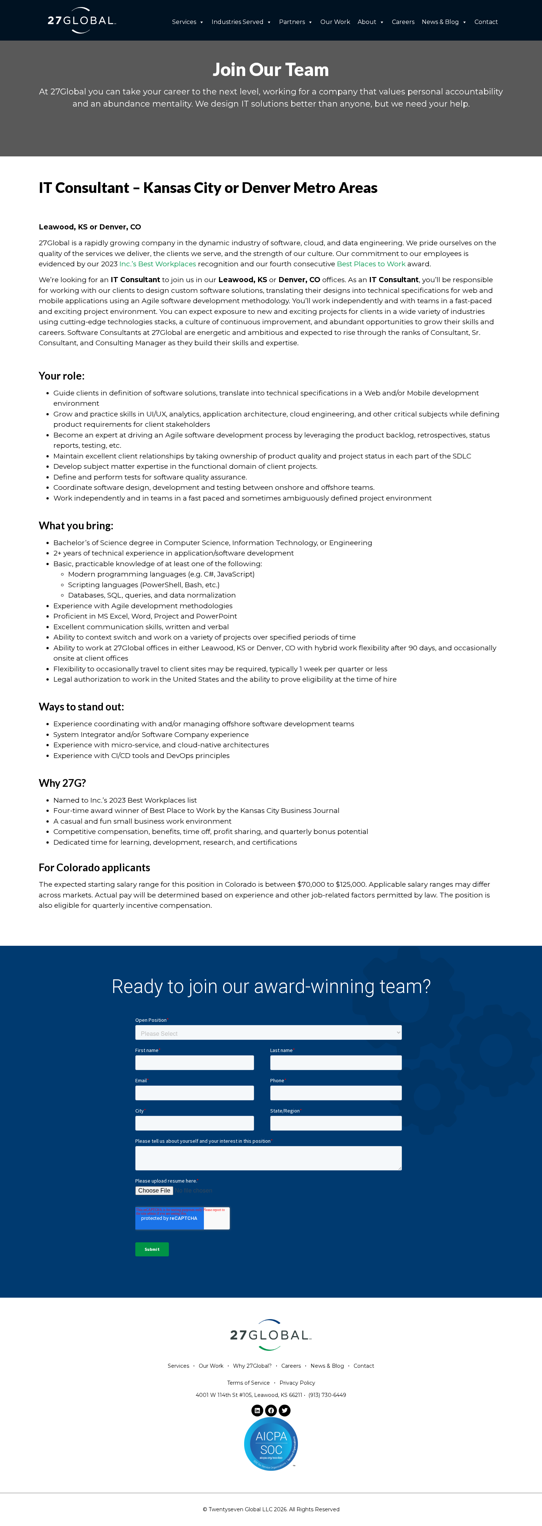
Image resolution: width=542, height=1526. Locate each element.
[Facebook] (271, 1410)
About (367, 21)
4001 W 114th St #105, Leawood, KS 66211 (249, 1395)
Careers (403, 21)
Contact (486, 21)
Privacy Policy (297, 1383)
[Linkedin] (257, 1410)
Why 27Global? (252, 1366)
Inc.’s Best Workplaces (157, 264)
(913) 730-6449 (327, 1395)
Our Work (335, 21)
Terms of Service (248, 1383)
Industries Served (238, 21)
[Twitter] (285, 1410)
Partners (292, 21)
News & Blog (440, 21)
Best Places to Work (371, 264)
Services (184, 21)
